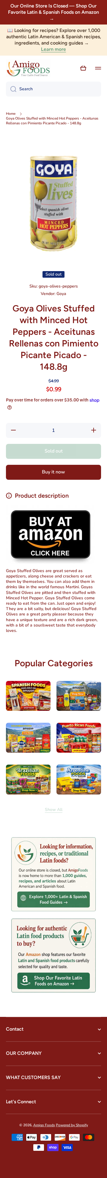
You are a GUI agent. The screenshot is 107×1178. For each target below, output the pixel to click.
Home (10, 113)
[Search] (11, 89)
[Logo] (28, 68)
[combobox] (53, 89)
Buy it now (53, 472)
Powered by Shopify (72, 1125)
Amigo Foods (44, 1125)
